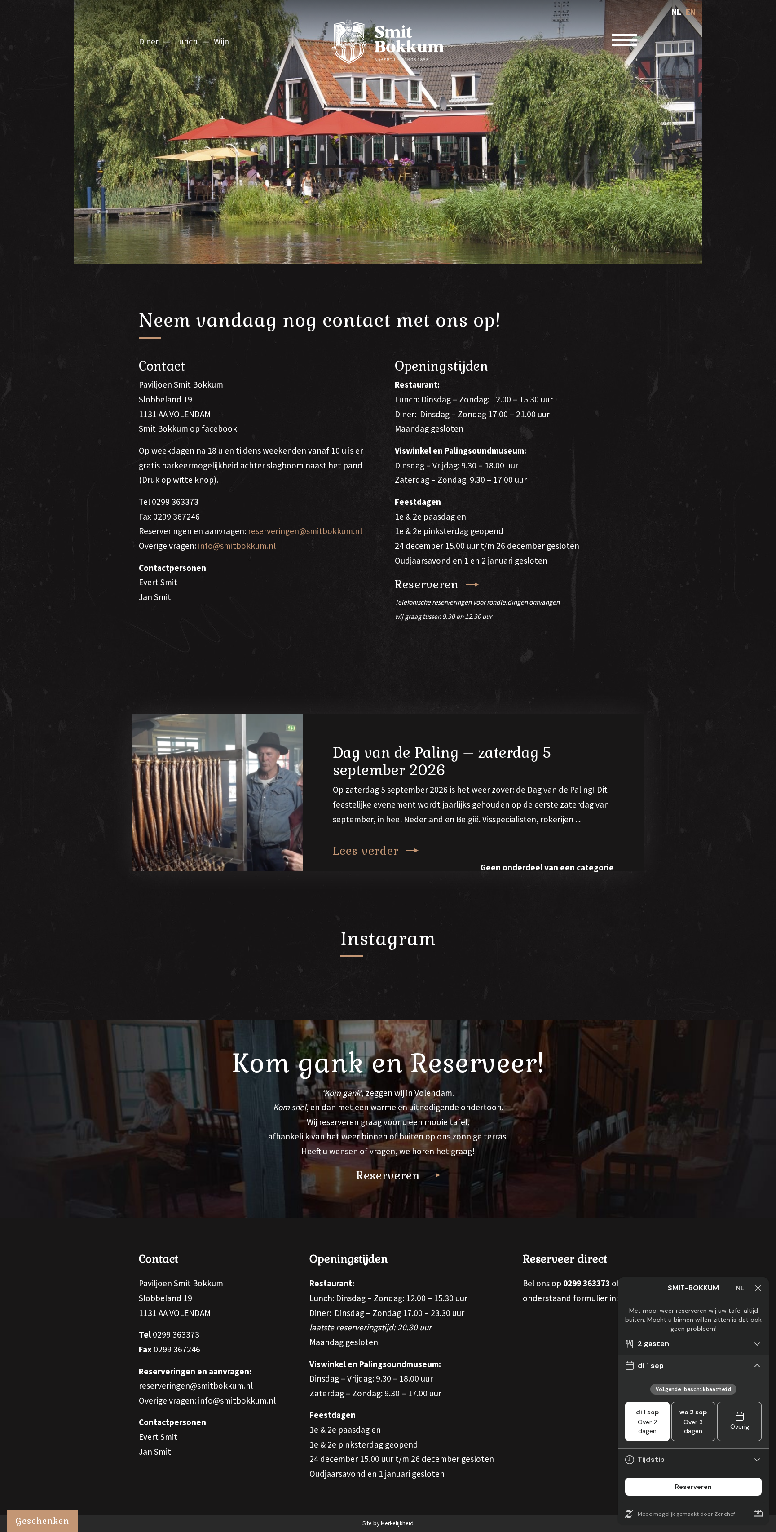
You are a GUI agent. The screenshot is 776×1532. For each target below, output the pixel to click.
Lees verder (366, 850)
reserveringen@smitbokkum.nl (305, 530)
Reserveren (427, 584)
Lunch (186, 41)
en (691, 11)
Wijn (221, 41)
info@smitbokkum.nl (237, 545)
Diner (149, 41)
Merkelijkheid (397, 1523)
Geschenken (42, 1521)
